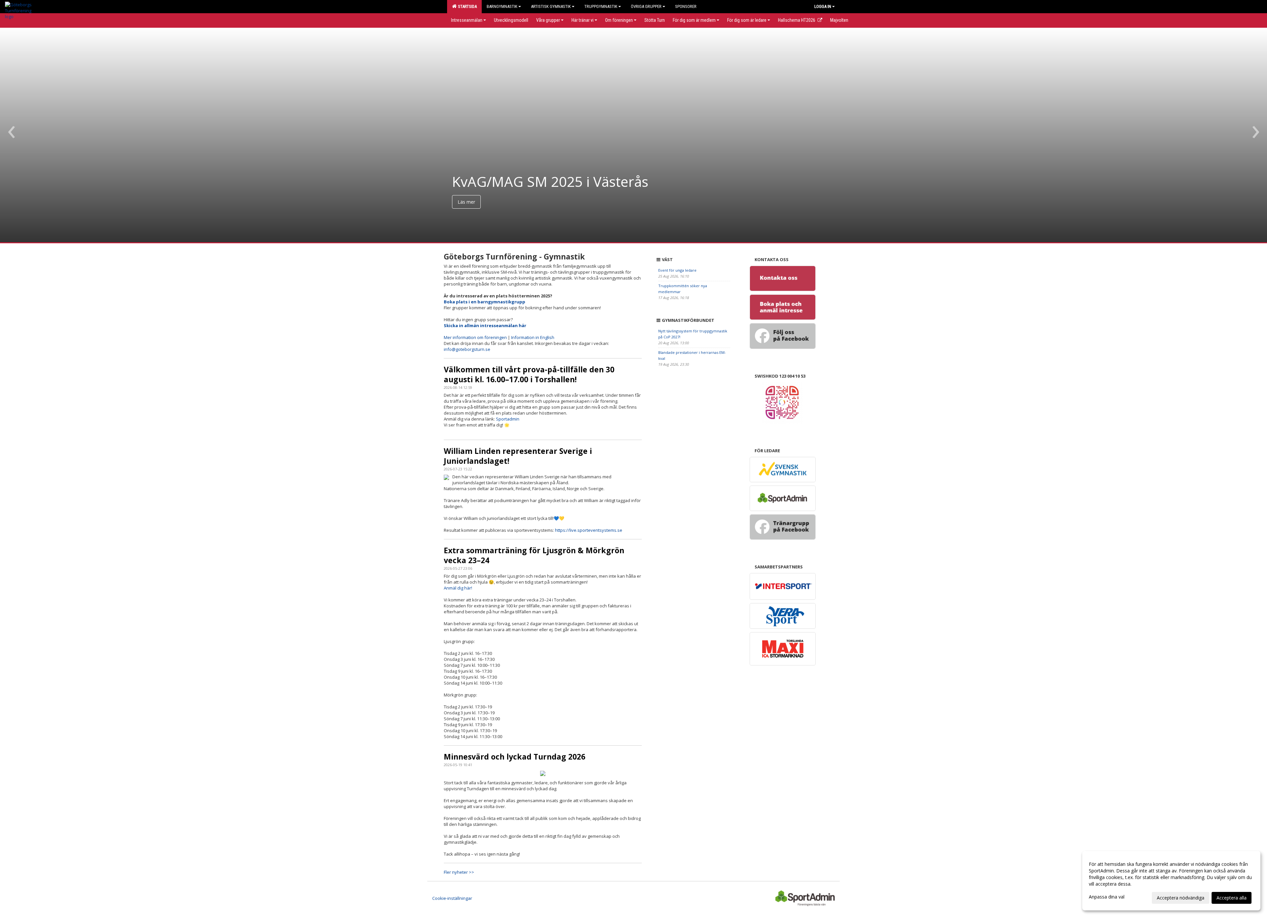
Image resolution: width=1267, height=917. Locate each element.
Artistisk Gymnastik (551, 6)
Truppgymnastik (600, 6)
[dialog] (1171, 880)
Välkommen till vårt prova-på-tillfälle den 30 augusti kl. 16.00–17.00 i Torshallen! (529, 374)
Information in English (532, 337)
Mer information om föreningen (475, 337)
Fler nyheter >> (459, 872)
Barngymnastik (502, 6)
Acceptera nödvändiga (1180, 898)
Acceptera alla (1232, 898)
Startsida (466, 6)
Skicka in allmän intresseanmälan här (485, 325)
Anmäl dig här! (458, 588)
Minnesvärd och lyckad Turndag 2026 (514, 756)
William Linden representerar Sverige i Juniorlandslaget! (518, 456)
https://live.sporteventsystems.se (588, 530)
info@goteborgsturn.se (467, 349)
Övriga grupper (646, 6)
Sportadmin (507, 419)
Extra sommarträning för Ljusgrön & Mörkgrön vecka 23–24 (534, 555)
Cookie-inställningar (452, 898)
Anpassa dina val (1106, 897)
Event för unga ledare (677, 270)
